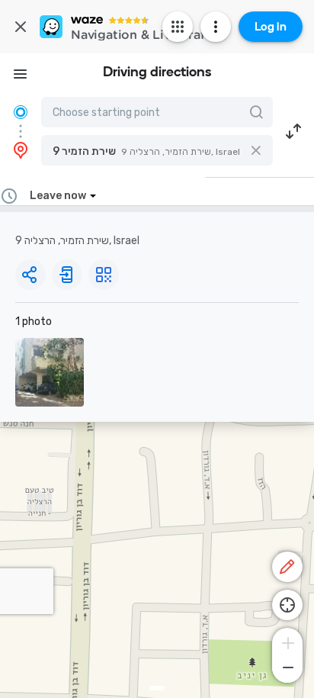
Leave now (58, 195)
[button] (157, 150)
